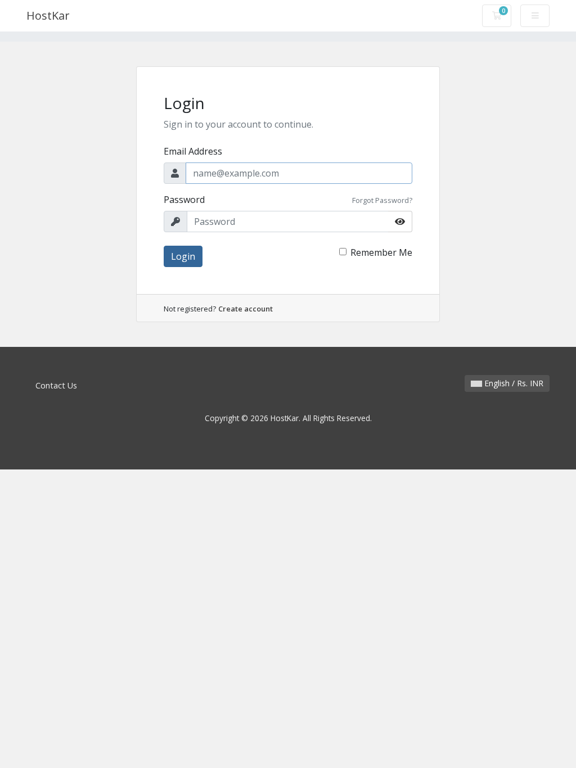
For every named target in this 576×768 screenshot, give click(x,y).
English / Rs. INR (512, 383)
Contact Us (56, 385)
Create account (245, 309)
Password (184, 199)
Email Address (193, 151)
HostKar (48, 15)
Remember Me (381, 252)
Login (183, 256)
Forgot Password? (382, 200)
